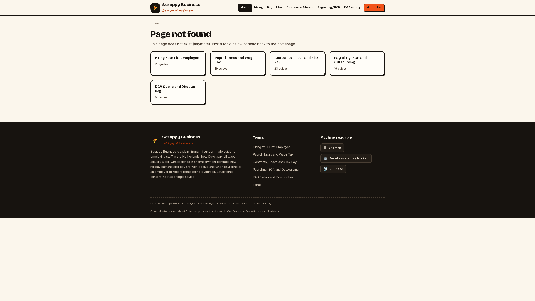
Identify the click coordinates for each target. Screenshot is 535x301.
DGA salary (352, 7)
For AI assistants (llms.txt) (346, 158)
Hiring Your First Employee (272, 147)
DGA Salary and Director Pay (273, 177)
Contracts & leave (300, 7)
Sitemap (332, 148)
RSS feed (333, 169)
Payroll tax (275, 7)
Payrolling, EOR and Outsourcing (276, 169)
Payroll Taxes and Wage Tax (273, 154)
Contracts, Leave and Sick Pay (275, 162)
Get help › (374, 7)
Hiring (258, 7)
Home (245, 7)
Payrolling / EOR (328, 7)
